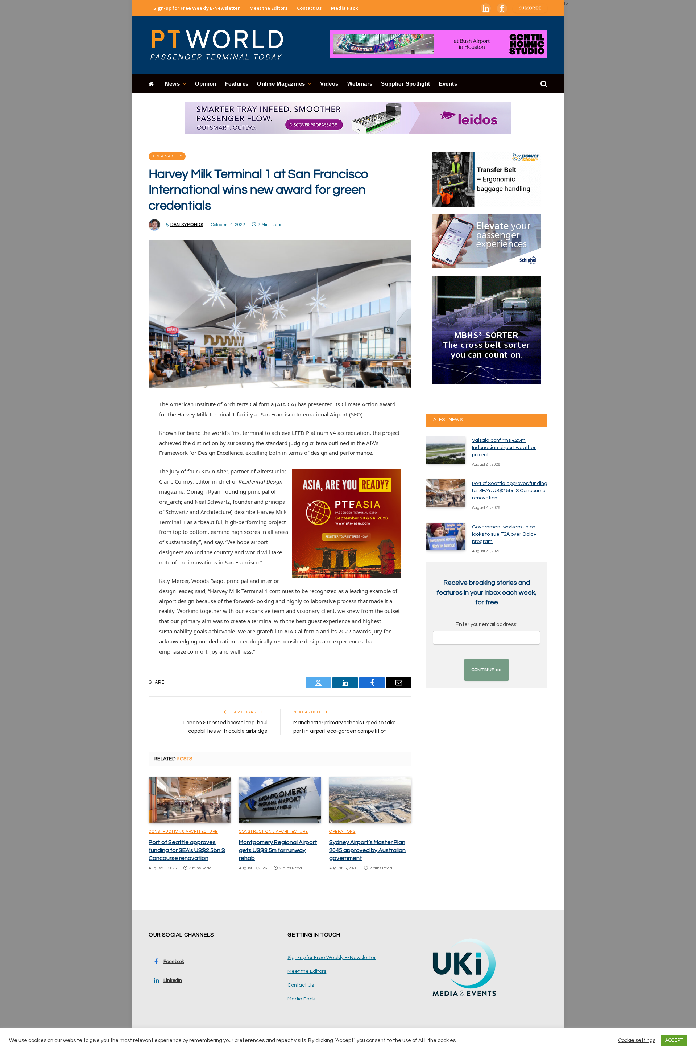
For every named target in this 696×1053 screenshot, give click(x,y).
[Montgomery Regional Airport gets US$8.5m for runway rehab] (280, 800)
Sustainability (167, 156)
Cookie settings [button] (636, 1040)
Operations (342, 832)
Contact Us (309, 8)
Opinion (205, 84)
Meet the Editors (268, 8)
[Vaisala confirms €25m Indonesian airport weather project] (445, 450)
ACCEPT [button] (674, 1040)
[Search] (543, 84)
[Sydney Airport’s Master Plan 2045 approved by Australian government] (370, 800)
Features (237, 84)
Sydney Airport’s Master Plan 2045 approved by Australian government (367, 850)
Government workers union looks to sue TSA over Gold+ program (504, 534)
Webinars (360, 84)
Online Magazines (281, 84)
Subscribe (530, 8)
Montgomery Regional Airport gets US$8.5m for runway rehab (278, 850)
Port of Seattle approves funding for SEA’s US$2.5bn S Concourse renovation (187, 850)
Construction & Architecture (183, 832)
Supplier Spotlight (405, 84)
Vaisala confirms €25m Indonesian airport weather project (504, 447)
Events (448, 84)
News (172, 84)
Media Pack (344, 8)
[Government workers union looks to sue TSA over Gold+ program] (445, 536)
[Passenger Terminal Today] (221, 45)
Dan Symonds (186, 224)
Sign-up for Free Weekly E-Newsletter (196, 8)
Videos (329, 84)
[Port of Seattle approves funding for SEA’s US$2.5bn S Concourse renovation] (190, 800)
